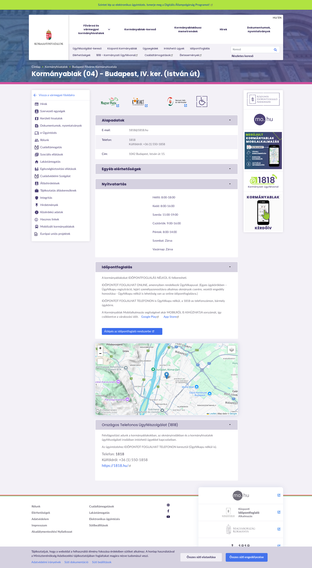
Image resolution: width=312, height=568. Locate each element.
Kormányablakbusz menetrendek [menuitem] (188, 29)
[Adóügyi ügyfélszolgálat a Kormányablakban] (176, 101)
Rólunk (36, 506)
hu (275, 18)
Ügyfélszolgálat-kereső (87, 48)
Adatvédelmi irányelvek (46, 562)
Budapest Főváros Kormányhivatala (94, 66)
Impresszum (39, 525)
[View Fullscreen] (100, 361)
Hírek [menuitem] (223, 29)
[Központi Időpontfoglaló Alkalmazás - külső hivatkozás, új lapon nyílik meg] (240, 512)
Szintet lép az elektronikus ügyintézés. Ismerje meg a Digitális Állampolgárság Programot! (154, 4)
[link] (167, 425)
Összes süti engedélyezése (246, 557)
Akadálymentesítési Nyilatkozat (52, 531)
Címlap (36, 66)
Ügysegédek (150, 48)
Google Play (148, 316)
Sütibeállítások (98, 525)
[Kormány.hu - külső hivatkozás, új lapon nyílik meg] (240, 529)
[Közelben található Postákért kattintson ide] (109, 101)
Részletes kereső (242, 56)
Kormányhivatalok (48, 44)
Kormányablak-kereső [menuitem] (140, 29)
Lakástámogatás (99, 512)
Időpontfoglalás (200, 48)
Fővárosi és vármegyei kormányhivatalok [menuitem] (91, 29)
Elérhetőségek (81, 55)
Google (233, 413)
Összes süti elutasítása (201, 557)
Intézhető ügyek (174, 48)
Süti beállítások (101, 562)
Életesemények (189, 55)
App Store (170, 316)
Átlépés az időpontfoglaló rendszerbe (127, 331)
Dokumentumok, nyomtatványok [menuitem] (259, 29)
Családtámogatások (157, 55)
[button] (167, 120)
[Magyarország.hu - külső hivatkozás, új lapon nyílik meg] (240, 495)
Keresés (275, 50)
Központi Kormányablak (122, 48)
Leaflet (212, 413)
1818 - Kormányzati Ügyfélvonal (115, 55)
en (279, 18)
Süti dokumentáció (76, 562)
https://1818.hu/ (115, 466)
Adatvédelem (40, 519)
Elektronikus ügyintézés (104, 519)
